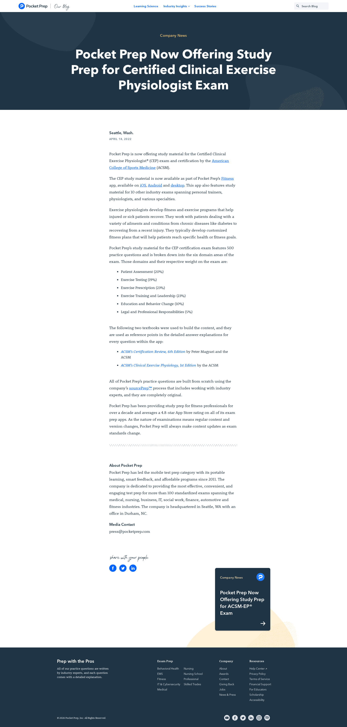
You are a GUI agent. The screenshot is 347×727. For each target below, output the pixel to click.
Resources (256, 661)
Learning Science (146, 6)
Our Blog (62, 6)
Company (226, 661)
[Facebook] (112, 568)
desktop (177, 185)
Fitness (227, 178)
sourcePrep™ (140, 388)
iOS (143, 185)
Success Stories (205, 6)
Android (155, 185)
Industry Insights (175, 6)
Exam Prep (165, 661)
